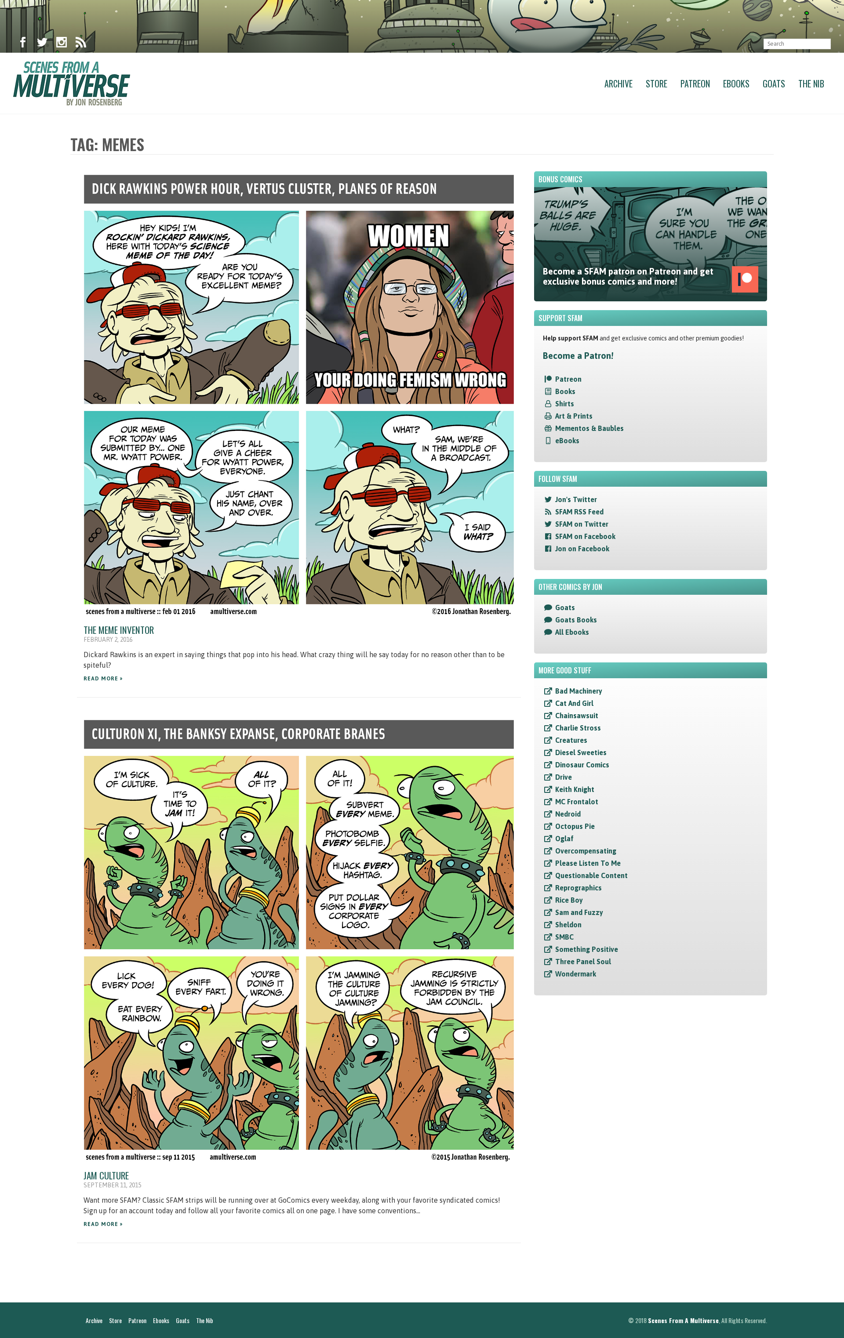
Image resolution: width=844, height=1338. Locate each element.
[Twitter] (42, 44)
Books (565, 391)
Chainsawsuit (576, 716)
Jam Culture (106, 1175)
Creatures (571, 740)
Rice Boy (569, 900)
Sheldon (568, 925)
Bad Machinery (578, 691)
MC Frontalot (576, 802)
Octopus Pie (575, 826)
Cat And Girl (574, 703)
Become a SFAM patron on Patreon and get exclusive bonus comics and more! (628, 276)
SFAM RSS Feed (579, 512)
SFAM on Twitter (581, 524)
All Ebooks (572, 632)
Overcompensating (585, 851)
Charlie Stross (578, 728)
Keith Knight (574, 789)
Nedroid (568, 814)
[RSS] (81, 44)
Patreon (695, 83)
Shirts (564, 404)
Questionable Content (591, 875)
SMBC (564, 937)
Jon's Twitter (576, 499)
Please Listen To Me (588, 863)
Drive (563, 777)
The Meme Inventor (119, 629)
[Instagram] (61, 44)
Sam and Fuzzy (579, 912)
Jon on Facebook (582, 549)
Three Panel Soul (583, 962)
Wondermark (575, 974)
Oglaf (564, 839)
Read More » (103, 679)
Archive (618, 83)
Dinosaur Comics (582, 765)
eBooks (567, 441)
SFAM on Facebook (585, 536)
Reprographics (578, 888)
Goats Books (576, 620)
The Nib (811, 83)
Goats (774, 83)
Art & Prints (574, 416)
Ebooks (736, 83)
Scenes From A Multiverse (683, 1320)
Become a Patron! (578, 356)
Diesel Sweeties (581, 752)
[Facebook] (23, 44)
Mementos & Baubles (589, 428)
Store (656, 83)
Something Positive (586, 949)
